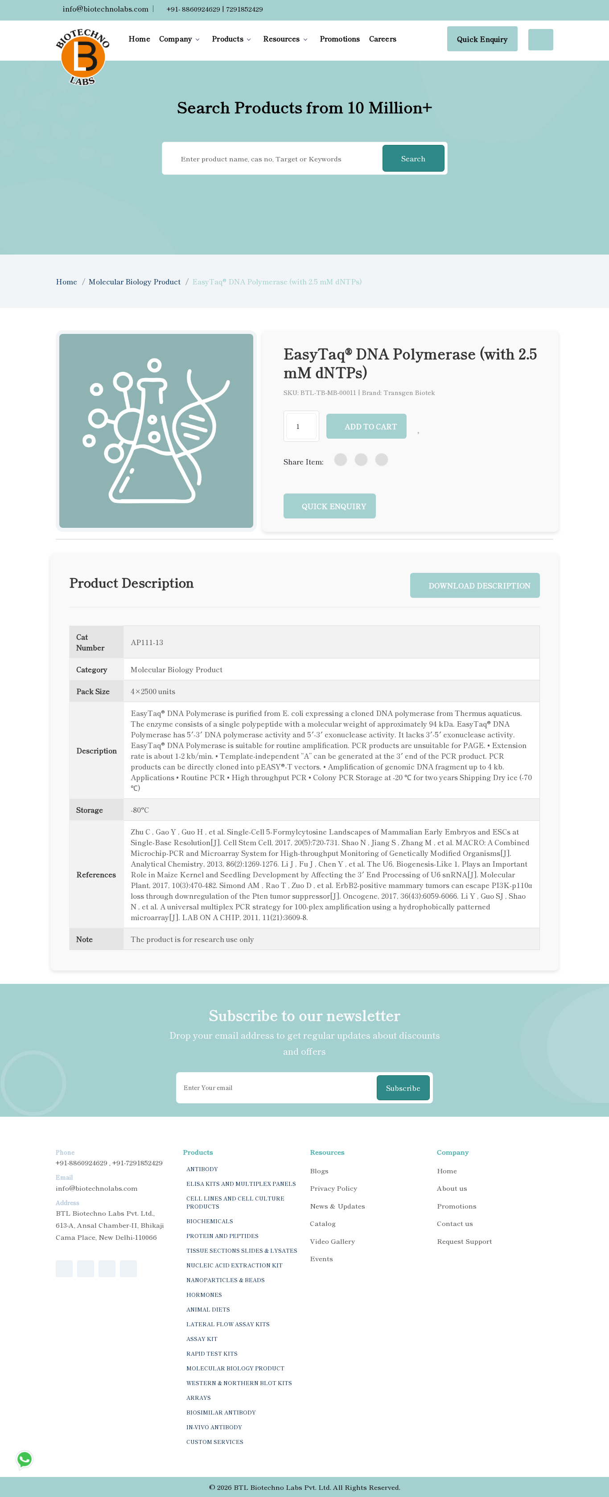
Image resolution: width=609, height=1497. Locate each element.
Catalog (323, 1223)
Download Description (479, 585)
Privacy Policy (333, 1188)
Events (321, 1258)
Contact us (455, 1223)
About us (452, 1188)
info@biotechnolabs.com (104, 8)
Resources (281, 38)
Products (227, 38)
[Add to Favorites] (419, 426)
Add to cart (371, 426)
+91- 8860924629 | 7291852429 (214, 8)
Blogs (319, 1170)
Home (139, 38)
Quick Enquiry (482, 38)
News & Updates (337, 1205)
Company (175, 38)
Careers (382, 38)
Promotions (340, 38)
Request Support (464, 1241)
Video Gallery (332, 1241)
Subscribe (403, 1087)
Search (413, 158)
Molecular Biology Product (135, 281)
